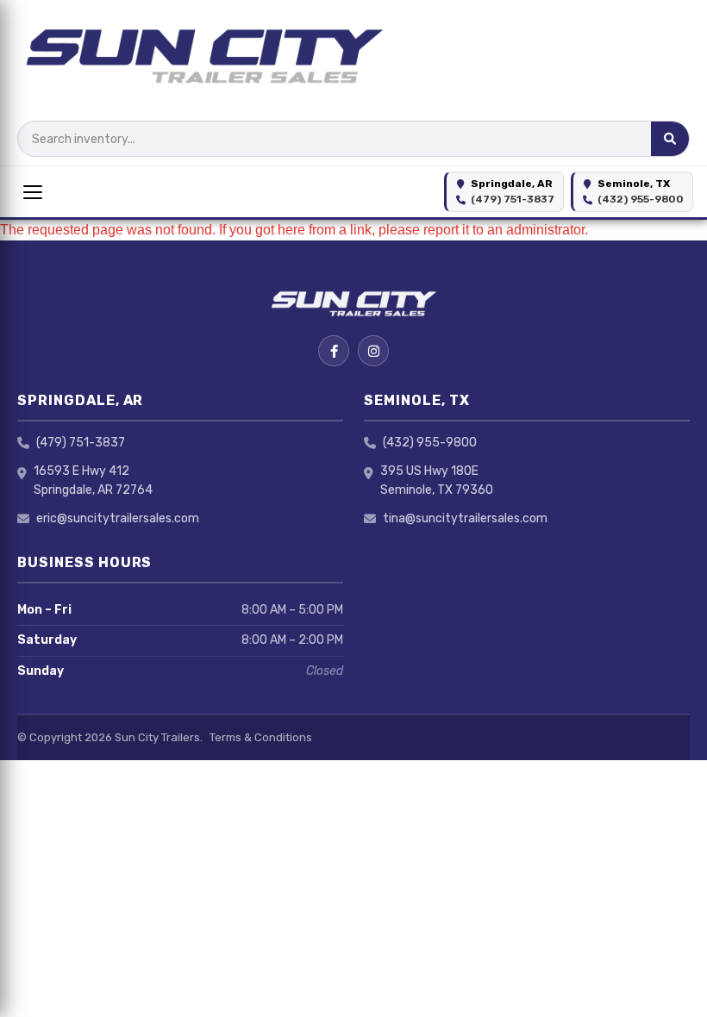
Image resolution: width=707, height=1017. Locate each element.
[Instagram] (373, 350)
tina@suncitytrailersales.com (465, 518)
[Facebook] (333, 350)
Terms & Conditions (261, 737)
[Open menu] (33, 192)
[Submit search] (670, 139)
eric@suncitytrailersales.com (117, 518)
